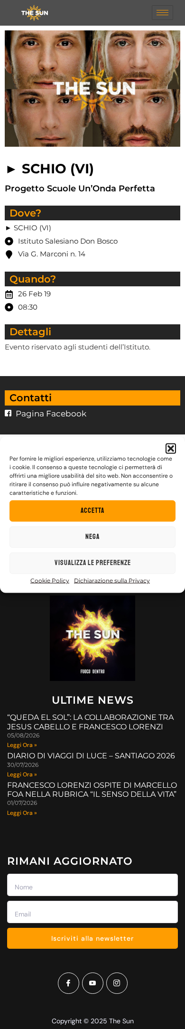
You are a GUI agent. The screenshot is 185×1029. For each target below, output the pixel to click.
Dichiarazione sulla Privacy (112, 580)
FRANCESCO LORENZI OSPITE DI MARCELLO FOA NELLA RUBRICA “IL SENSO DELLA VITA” (92, 790)
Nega (92, 536)
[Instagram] (117, 983)
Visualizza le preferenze (93, 562)
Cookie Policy (49, 580)
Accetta (92, 510)
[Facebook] (68, 983)
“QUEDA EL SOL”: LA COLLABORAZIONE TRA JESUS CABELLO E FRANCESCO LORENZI (90, 722)
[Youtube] (92, 983)
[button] (171, 448)
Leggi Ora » (22, 745)
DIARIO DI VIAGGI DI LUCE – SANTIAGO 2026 (91, 755)
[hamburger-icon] (162, 12)
